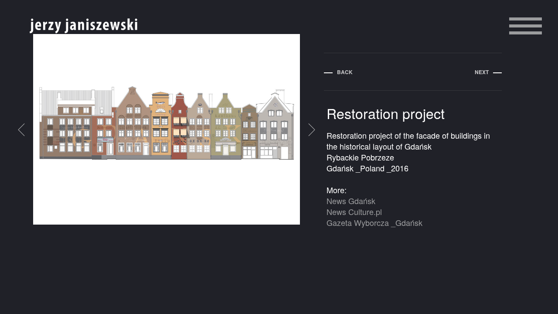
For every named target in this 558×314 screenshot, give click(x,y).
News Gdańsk (351, 200)
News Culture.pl (354, 211)
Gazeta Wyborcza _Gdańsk (374, 222)
